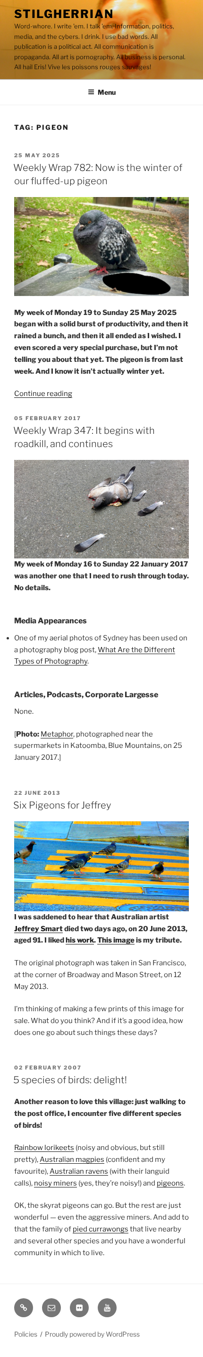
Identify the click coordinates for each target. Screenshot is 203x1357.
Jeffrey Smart (38, 929)
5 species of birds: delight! (70, 1080)
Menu (107, 92)
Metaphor (57, 734)
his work (80, 940)
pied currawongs (100, 1229)
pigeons (170, 1183)
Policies (25, 1334)
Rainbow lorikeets (44, 1147)
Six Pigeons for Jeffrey (62, 805)
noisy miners (55, 1183)
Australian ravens (79, 1171)
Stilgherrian (64, 14)
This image (116, 940)
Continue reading (43, 393)
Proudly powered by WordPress (92, 1334)
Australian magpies (72, 1159)
